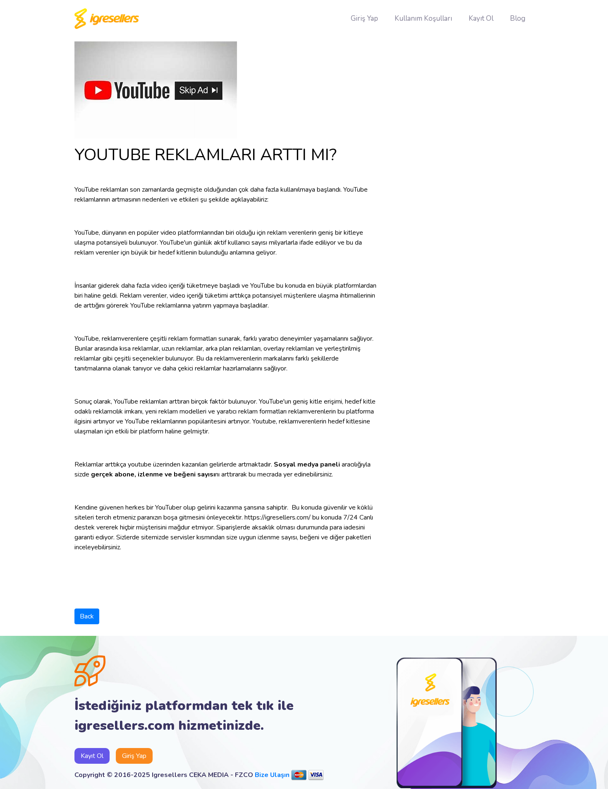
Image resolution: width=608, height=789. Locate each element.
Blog (517, 18)
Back (87, 616)
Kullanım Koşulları (423, 18)
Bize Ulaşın (272, 774)
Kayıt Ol (481, 18)
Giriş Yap (364, 18)
